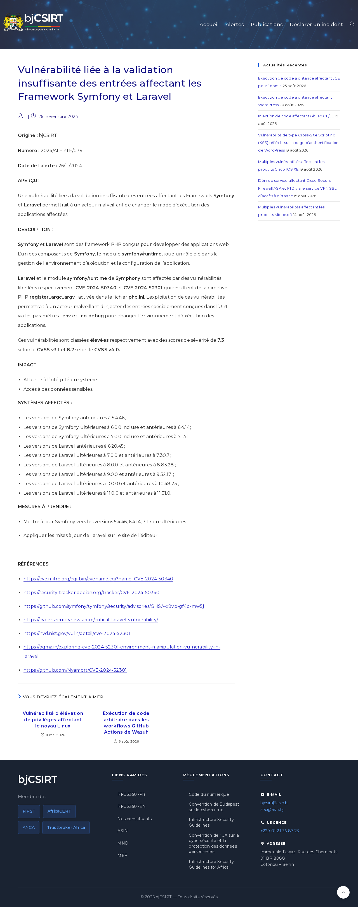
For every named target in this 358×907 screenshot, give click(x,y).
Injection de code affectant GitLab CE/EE (296, 116)
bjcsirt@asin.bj (274, 802)
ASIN (122, 830)
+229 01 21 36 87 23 (279, 830)
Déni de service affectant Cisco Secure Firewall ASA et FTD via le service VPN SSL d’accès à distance (297, 188)
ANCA (29, 827)
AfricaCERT (59, 811)
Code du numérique (209, 794)
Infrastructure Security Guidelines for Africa (211, 864)
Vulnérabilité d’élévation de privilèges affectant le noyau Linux (53, 720)
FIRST (29, 811)
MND (122, 843)
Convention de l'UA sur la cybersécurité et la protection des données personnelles (214, 843)
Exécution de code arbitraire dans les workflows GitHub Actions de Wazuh (126, 723)
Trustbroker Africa (66, 827)
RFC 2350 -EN (131, 806)
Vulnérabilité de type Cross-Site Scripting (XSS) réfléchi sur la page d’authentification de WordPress (298, 143)
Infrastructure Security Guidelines (211, 822)
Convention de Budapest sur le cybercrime (214, 807)
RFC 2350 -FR (131, 794)
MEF (122, 855)
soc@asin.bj (272, 809)
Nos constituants (134, 818)
